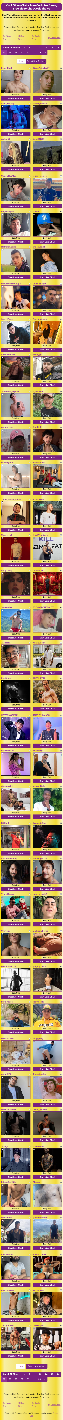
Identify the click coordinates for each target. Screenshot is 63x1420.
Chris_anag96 (39, 284)
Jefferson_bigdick (10, 391)
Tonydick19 (38, 1002)
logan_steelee (40, 176)
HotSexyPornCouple (11, 284)
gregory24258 (39, 966)
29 (16, 52)
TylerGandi (38, 391)
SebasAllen (6, 607)
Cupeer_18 (6, 535)
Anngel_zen (7, 427)
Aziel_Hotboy (8, 103)
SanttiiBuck (7, 319)
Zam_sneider (7, 1290)
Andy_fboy (6, 570)
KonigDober (39, 643)
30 (22, 52)
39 (39, 52)
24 (46, 47)
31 (28, 52)
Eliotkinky (38, 427)
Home (21, 61)
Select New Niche (35, 61)
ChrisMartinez (8, 354)
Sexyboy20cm (40, 319)
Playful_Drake (39, 1254)
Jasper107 (6, 643)
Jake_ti (4, 1146)
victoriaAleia (39, 462)
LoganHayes (7, 211)
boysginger (38, 1290)
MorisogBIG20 (40, 858)
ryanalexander (40, 1217)
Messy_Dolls (39, 786)
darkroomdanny (9, 858)
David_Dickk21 (8, 966)
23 (40, 47)
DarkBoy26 (38, 1325)
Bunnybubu (7, 1002)
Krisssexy (37, 750)
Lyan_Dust (6, 68)
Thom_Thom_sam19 (11, 499)
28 (10, 52)
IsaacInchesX (8, 1039)
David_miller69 (40, 1109)
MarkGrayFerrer (40, 931)
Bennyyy (37, 354)
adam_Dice (38, 499)
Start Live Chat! (16, 98)
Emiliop (36, 211)
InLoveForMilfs (8, 1182)
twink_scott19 (40, 894)
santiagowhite (40, 103)
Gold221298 (39, 139)
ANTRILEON (39, 678)
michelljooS (7, 462)
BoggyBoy (38, 1039)
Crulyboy (5, 931)
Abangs (36, 1182)
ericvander (6, 1217)
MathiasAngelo (8, 247)
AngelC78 (6, 1074)
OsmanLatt (38, 570)
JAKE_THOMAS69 (42, 715)
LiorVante (6, 678)
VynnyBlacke (7, 894)
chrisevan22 (39, 247)
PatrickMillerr (7, 750)
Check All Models (11, 47)
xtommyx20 (7, 786)
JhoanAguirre (39, 1074)
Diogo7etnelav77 (41, 68)
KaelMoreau (7, 1254)
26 (58, 47)
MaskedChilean (9, 1109)
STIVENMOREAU (9, 715)
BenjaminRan (39, 823)
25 (52, 47)
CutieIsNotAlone (9, 176)
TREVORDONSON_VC (43, 607)
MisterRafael (39, 1146)
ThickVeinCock (40, 535)
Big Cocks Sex (54, 37)
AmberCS (5, 139)
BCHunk (5, 823)
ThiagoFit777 (7, 1325)
